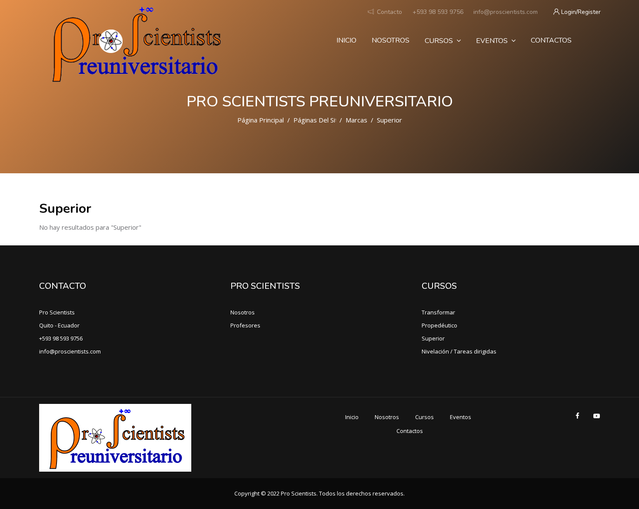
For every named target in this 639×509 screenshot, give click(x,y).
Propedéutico (439, 325)
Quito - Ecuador (59, 325)
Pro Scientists (57, 312)
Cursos (439, 41)
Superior (433, 338)
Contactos (551, 40)
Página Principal (260, 120)
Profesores (245, 325)
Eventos (492, 41)
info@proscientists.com (505, 12)
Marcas (356, 120)
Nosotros (390, 40)
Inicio (346, 40)
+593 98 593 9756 (438, 12)
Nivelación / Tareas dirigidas (459, 351)
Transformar (438, 312)
